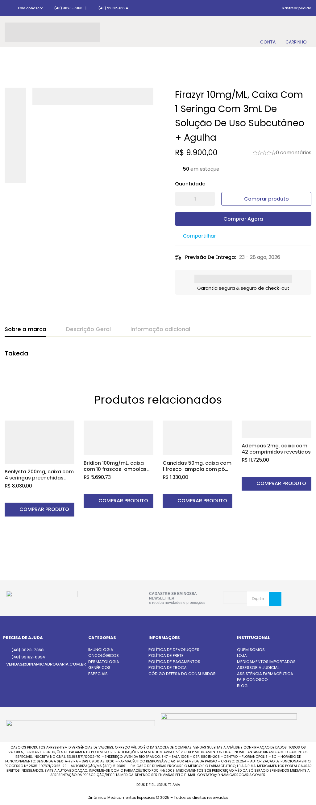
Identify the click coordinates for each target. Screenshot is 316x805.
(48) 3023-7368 (68, 8)
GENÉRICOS (99, 667)
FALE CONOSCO (252, 680)
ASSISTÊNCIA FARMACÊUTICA (265, 674)
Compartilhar (199, 235)
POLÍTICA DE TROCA (167, 667)
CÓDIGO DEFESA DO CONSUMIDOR (182, 674)
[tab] (25, 329)
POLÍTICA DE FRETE (166, 655)
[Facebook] (118, 597)
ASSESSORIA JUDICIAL (258, 667)
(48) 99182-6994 (113, 8)
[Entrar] (267, 32)
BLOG (242, 686)
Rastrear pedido (296, 8)
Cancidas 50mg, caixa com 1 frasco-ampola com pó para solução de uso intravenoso (197, 472)
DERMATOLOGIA (103, 662)
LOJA (242, 655)
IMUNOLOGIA (100, 650)
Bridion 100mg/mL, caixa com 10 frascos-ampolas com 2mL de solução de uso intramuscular (115, 472)
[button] (39, 510)
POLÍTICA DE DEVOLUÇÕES (173, 650)
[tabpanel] (158, 356)
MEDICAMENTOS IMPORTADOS (266, 662)
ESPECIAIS (98, 674)
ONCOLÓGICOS (103, 655)
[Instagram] (98, 597)
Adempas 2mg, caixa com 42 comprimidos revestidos (276, 448)
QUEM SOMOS (251, 650)
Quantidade (190, 183)
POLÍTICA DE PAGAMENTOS (174, 662)
